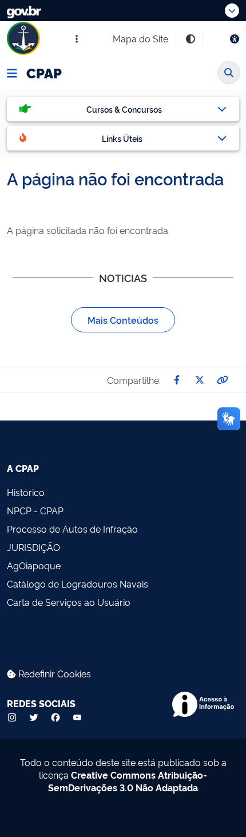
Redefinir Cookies (53, 673)
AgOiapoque (34, 565)
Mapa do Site (140, 38)
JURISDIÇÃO (33, 547)
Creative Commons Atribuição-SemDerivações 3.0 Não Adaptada (127, 781)
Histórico (26, 492)
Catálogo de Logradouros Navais (77, 583)
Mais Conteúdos (123, 320)
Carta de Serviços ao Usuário (68, 602)
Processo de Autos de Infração (72, 528)
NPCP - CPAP (35, 510)
